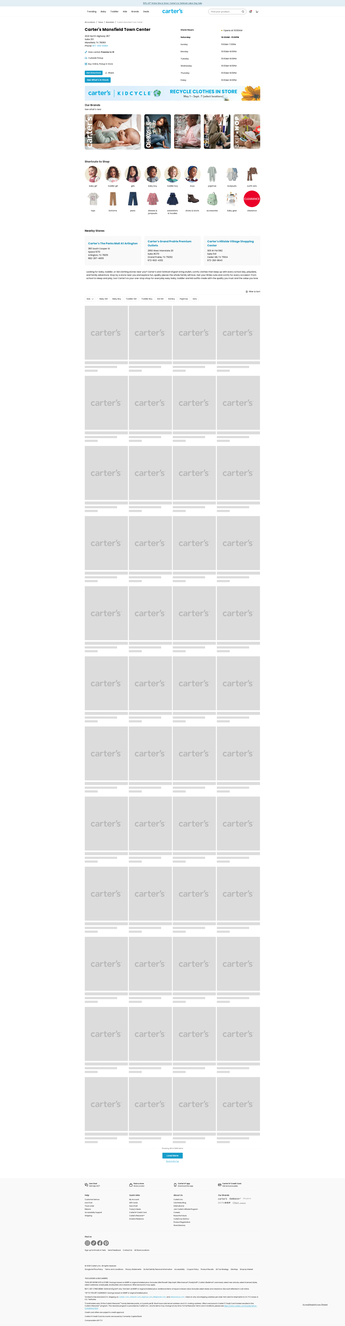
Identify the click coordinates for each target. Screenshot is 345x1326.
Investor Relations (136, 1219)
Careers (177, 1212)
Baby (103, 11)
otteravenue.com (177, 1297)
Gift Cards (133, 1203)
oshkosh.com (135, 1297)
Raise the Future (180, 1215)
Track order (89, 1206)
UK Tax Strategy (222, 1269)
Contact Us (127, 1250)
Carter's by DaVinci (181, 1219)
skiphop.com (147, 1297)
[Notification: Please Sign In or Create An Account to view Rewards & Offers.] (250, 11)
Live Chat (88, 1203)
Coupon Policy (193, 1269)
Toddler (114, 11)
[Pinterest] (106, 1243)
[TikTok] (93, 1243)
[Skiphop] (224, 1203)
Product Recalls (207, 1269)
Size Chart (133, 1206)
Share (111, 72)
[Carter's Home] (172, 11)
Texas (100, 22)
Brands (135, 11)
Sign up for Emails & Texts (95, 1250)
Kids (125, 11)
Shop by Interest (246, 1269)
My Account (134, 1199)
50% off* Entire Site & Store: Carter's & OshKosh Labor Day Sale (172, 3)
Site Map (234, 1269)
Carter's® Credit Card (138, 1212)
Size (88, 299)
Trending (91, 11)
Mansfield (110, 22)
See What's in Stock (97, 79)
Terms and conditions (114, 1269)
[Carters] (222, 1199)
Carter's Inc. (178, 1199)
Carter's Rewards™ (136, 1215)
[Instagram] (87, 1243)
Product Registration (182, 1222)
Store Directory (179, 1225)
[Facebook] (100, 1243)
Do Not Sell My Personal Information (158, 1269)
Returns (88, 1209)
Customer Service (92, 1199)
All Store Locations (141, 1250)
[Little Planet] (247, 1199)
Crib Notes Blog (180, 1203)
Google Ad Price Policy (94, 1269)
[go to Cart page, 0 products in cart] (257, 11)
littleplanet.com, (160, 1297)
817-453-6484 (100, 45)
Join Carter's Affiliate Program (186, 1209)
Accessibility (179, 1269)
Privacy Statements (133, 1269)
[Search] (243, 11)
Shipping (88, 1215)
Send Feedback (114, 1250)
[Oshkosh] (235, 1199)
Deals (146, 11)
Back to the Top (172, 1161)
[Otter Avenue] (239, 1203)
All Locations (90, 22)
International (179, 1206)
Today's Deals (135, 1209)
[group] (113, 250)
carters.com (124, 1297)
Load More (172, 1155)
